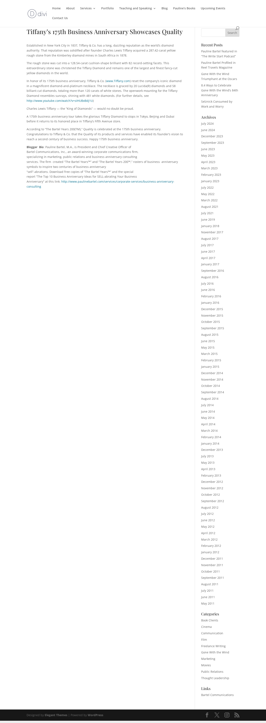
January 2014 (210, 443)
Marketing (208, 659)
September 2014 (212, 392)
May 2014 (207, 418)
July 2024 (207, 123)
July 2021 (207, 213)
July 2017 (207, 245)
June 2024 (208, 130)
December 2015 (212, 309)
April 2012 (208, 533)
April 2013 (208, 469)
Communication (212, 633)
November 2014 (212, 379)
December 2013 (212, 450)
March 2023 (209, 168)
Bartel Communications (217, 695)
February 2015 (211, 360)
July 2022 (207, 187)
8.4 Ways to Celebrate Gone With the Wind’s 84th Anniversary (219, 90)
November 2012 (212, 488)
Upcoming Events (213, 8)
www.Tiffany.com (118, 81)
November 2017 (212, 232)
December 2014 (212, 373)
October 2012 (210, 495)
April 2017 (208, 258)
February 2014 (211, 437)
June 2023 (208, 149)
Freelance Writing (213, 646)
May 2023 (207, 155)
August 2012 (209, 507)
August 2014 (209, 399)
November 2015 (212, 315)
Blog (164, 8)
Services (86, 8)
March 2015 (209, 354)
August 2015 (209, 335)
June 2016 (208, 290)
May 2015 (207, 347)
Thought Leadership (215, 678)
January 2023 (210, 181)
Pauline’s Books (184, 8)
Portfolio (107, 8)
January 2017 (210, 264)
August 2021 (209, 207)
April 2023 (208, 162)
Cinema (206, 627)
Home (56, 8)
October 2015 (210, 322)
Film (204, 640)
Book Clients (209, 620)
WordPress (95, 715)
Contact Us (60, 18)
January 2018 (210, 226)
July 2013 (207, 456)
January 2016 (210, 303)
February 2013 (211, 475)
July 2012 (207, 514)
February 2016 (211, 296)
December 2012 (212, 482)
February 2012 (211, 546)
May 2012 (207, 527)
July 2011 (207, 591)
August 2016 (209, 277)
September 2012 (212, 501)
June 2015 (208, 341)
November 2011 (212, 565)
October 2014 (210, 386)
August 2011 (209, 584)
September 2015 (212, 328)
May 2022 (207, 194)
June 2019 (208, 219)
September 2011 (212, 578)
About (70, 8)
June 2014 (208, 411)
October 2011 (210, 571)
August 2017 (209, 239)
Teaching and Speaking (135, 8)
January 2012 (210, 552)
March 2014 (209, 431)
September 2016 (212, 271)
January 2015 (210, 367)
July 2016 (207, 283)
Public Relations (212, 672)
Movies (206, 665)
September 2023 (212, 143)
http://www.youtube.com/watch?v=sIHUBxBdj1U (60, 101)
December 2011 (212, 559)
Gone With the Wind (215, 652)
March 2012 (209, 539)
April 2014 (208, 424)
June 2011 (208, 597)
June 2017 (208, 251)
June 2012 (208, 520)
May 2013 (207, 463)
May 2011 (207, 603)
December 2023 (212, 136)
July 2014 (207, 405)
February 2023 (211, 175)
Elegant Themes (56, 715)
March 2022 (209, 200)
